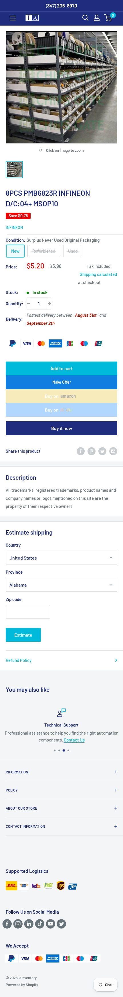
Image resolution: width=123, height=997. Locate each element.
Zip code (13, 599)
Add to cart (61, 368)
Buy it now (61, 428)
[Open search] (85, 18)
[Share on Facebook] (81, 451)
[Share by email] (113, 451)
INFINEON (14, 227)
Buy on (52, 396)
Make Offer (61, 382)
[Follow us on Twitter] (60, 923)
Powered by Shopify (22, 984)
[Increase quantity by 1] (49, 303)
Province (14, 572)
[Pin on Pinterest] (92, 451)
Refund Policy (18, 660)
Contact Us (74, 739)
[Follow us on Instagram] (17, 923)
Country (13, 545)
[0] (108, 17)
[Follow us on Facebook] (6, 923)
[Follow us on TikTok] (39, 923)
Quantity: (14, 303)
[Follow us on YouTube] (49, 923)
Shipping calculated (98, 274)
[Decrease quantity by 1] (28, 303)
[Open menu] (13, 18)
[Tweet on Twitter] (102, 451)
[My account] (97, 18)
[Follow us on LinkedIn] (28, 923)
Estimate (23, 634)
